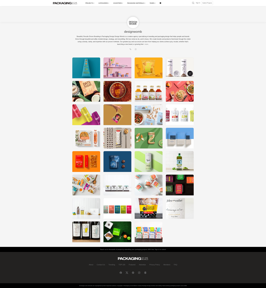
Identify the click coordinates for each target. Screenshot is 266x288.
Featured (132, 265)
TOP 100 (122, 265)
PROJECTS (89, 3)
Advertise (142, 265)
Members (166, 265)
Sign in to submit (160, 249)
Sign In (198, 3)
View (86, 68)
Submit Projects (207, 3)
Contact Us (101, 265)
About (91, 265)
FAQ (175, 265)
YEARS (152, 3)
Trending (111, 265)
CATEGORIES (103, 3)
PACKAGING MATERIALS (135, 3)
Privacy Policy (154, 265)
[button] (193, 3)
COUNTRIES (117, 3)
